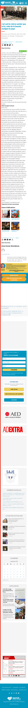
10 (4, 571)
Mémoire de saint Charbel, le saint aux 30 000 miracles (16, 534)
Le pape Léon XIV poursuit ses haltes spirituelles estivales (8, 611)
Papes (2, 7)
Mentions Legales (6, 690)
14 (17, 571)
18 (7, 574)
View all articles (5, 254)
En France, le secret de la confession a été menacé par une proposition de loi (16, 540)
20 (14, 574)
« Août (4, 580)
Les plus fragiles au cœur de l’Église (10, 501)
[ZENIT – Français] (8, 2)
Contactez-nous (22, 690)
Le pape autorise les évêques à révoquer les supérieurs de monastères (16, 547)
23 (23, 574)
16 (23, 571)
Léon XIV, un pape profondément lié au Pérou (8, 590)
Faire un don (14, 275)
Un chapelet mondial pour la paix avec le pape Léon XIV (16, 527)
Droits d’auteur (14, 690)
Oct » (7, 580)
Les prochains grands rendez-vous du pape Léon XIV (8, 601)
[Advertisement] (14, 294)
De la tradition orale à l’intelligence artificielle (12, 507)
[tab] (8, 657)
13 (14, 571)
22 (20, 574)
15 (20, 571)
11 (7, 571)
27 (14, 576)
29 (20, 576)
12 (10, 571)
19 (10, 574)
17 (4, 574)
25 (7, 576)
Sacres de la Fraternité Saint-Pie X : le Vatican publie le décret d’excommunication (16, 520)
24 (4, 576)
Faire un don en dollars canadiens (14, 279)
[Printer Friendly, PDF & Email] (23, 51)
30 (23, 576)
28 (17, 576)
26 (10, 576)
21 (17, 574)
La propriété (15, 687)
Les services (22, 687)
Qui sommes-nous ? (7, 687)
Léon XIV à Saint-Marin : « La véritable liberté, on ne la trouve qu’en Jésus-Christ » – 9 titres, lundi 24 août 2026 (14, 495)
